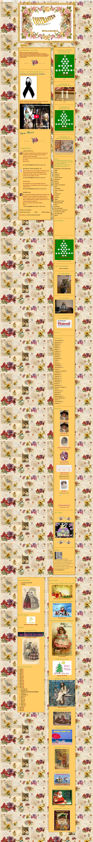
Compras (57, 351)
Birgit (56, 170)
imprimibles (57, 365)
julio (22, 697)
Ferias (56, 360)
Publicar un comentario (25, 209)
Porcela (56, 383)
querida (39, 103)
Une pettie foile (58, 213)
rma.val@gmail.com (59, 569)
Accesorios (57, 342)
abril (22, 701)
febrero (23, 704)
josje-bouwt (58, 193)
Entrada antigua (46, 212)
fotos (56, 362)
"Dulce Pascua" (58, 340)
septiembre (24, 694)
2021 (20, 676)
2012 (20, 707)
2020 (20, 677)
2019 (20, 679)
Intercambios (58, 367)
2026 (20, 669)
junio (22, 699)
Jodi (56, 192)
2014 (20, 686)
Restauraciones (58, 396)
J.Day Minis (57, 188)
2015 (20, 684)
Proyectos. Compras (60, 387)
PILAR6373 (25, 192)
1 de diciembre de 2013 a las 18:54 (34, 206)
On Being (57, 206)
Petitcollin (57, 381)
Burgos (56, 349)
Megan (56, 199)
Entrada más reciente (25, 212)
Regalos (57, 394)
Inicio (36, 212)
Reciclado (57, 392)
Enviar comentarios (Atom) (33, 215)
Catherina (57, 174)
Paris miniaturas (59, 208)
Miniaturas (57, 374)
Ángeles (57, 345)
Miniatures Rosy (59, 202)
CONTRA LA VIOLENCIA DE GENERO (32, 74)
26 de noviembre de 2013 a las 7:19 (34, 165)
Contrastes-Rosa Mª (27, 582)
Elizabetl (57, 183)
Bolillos (56, 347)
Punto (56, 389)
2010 (20, 710)
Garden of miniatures (60, 184)
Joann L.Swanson (59, 190)
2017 (20, 681)
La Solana (57, 372)
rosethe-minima (27, 150)
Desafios (57, 353)
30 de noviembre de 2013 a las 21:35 (34, 188)
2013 (20, 687)
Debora (56, 181)
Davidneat (57, 179)
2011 (20, 709)
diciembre (23, 689)
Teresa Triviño (58, 401)
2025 (20, 670)
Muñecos (57, 378)
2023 (20, 673)
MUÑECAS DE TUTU (64, 476)
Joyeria (56, 369)
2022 (20, 674)
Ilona (56, 186)
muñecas (57, 376)
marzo (22, 703)
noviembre (23, 690)
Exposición (57, 358)
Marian (24, 584)
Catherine (57, 175)
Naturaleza (57, 380)
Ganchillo (57, 363)
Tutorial (56, 403)
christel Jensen (58, 177)
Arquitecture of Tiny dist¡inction (63, 168)
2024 (20, 671)
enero (22, 706)
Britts (56, 172)
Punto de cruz (58, 390)
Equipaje (57, 354)
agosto (22, 696)
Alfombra (57, 344)
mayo (22, 700)
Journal (56, 195)
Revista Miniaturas (59, 398)
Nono (56, 204)
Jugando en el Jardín (60, 371)
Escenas (57, 356)
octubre (23, 693)
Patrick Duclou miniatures (61, 210)
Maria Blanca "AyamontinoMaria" (31, 168)
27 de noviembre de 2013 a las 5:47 (34, 177)
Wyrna (56, 215)
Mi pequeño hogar (59, 201)
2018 (20, 680)
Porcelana (57, 385)
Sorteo (56, 399)
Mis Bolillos (24, 45)
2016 (20, 683)
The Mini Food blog (59, 211)
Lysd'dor (57, 197)
